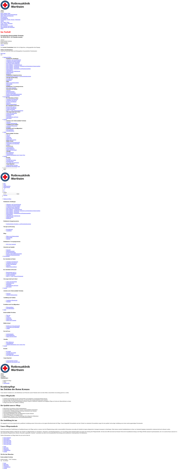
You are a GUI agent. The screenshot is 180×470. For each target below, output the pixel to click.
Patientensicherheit (10, 91)
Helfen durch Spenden (11, 139)
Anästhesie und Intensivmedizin (13, 61)
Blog (4, 183)
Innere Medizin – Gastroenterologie (14, 65)
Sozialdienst (9, 80)
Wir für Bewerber (7, 442)
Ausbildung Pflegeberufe (11, 125)
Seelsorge (8, 103)
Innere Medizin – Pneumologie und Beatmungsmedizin (18, 68)
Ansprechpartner (10, 147)
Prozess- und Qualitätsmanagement (14, 94)
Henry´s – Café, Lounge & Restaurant (14, 110)
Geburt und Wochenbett (11, 113)
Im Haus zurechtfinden (11, 101)
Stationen (8, 85)
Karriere (5, 119)
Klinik (4, 132)
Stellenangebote (6, 186)
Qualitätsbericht (6, 450)
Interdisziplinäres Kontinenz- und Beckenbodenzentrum (18, 76)
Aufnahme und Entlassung (12, 99)
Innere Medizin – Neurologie (12, 67)
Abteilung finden (4, 378)
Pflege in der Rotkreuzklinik (12, 82)
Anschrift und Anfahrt (11, 160)
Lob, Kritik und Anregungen (12, 162)
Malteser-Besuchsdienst (11, 104)
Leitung (8, 136)
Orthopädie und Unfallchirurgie (13, 71)
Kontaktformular (10, 161)
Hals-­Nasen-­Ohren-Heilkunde (13, 63)
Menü (2, 10)
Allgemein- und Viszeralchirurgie (13, 59)
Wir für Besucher (7, 440)
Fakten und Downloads (11, 150)
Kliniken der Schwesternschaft (13, 142)
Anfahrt (2, 45)
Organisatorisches (10, 114)
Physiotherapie (9, 78)
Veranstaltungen (9, 153)
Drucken (5, 195)
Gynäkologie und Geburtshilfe (13, 62)
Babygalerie (9, 118)
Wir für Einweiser (7, 441)
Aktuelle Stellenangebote (11, 123)
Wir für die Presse (7, 444)
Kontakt (5, 156)
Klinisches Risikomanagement (13, 95)
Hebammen (8, 115)
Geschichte (8, 137)
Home (4, 446)
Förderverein (9, 138)
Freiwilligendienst (10, 131)
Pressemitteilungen (10, 148)
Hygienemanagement (11, 92)
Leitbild (8, 144)
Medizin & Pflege (7, 57)
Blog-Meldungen (10, 152)
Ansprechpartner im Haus (12, 165)
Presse (4, 184)
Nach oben (3, 53)
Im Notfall (8, 158)
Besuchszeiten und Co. (11, 106)
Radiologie (8, 73)
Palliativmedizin (9, 72)
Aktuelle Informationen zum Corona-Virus (15, 155)
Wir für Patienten (7, 437)
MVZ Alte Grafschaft (11, 87)
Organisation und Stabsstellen (12, 143)
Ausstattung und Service (11, 100)
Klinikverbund (6, 187)
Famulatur (8, 127)
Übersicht (8, 90)
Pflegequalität (9, 84)
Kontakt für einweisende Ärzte (13, 166)
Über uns (8, 134)
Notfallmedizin (9, 70)
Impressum (5, 447)
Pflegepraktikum (10, 129)
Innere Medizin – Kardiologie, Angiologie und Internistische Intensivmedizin (23, 66)
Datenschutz (6, 449)
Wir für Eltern (6, 439)
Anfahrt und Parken (10, 109)
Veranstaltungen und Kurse (12, 117)
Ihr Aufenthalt (6, 96)
